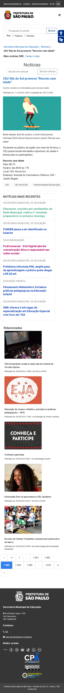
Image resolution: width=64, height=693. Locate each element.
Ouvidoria (26, 4)
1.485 (29, 565)
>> (58, 565)
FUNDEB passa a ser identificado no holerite (25, 231)
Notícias (30, 36)
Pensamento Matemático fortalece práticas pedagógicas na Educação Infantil (24, 291)
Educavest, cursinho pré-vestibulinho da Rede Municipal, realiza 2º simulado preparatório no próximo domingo (27, 212)
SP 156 (52, 4)
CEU (7, 185)
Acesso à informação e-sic (13, 4)
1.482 (47, 557)
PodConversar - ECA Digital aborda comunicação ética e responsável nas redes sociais (26, 250)
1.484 (18, 565)
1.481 (36, 557)
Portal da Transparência (40, 4)
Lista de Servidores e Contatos (18, 637)
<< (11, 557)
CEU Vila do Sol (21, 185)
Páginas (18, 36)
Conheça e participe (14, 454)
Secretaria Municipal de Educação (21, 46)
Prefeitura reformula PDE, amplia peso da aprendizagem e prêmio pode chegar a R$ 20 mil (27, 270)
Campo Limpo (32, 56)
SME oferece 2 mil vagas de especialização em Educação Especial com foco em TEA (26, 311)
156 (6, 632)
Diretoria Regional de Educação (47, 185)
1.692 (48, 565)
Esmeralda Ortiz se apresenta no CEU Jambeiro (27, 497)
